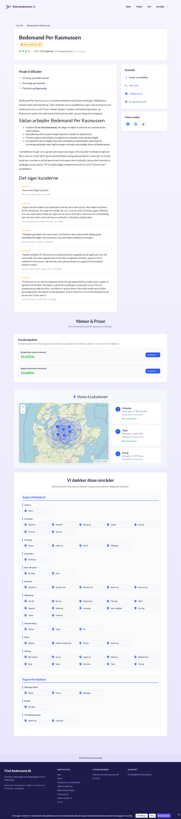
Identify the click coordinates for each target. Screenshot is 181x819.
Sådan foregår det (65, 786)
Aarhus (27, 505)
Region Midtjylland (33, 497)
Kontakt (160, 6)
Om (149, 6)
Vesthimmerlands (32, 715)
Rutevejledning (130, 419)
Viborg (27, 651)
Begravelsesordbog (65, 790)
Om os (60, 802)
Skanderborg (30, 623)
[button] (58, 426)
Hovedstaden (19, 785)
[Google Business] (136, 124)
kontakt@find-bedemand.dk (139, 774)
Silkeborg (28, 595)
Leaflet (98, 461)
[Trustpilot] (143, 124)
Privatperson (63, 794)
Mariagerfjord (31, 687)
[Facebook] (128, 124)
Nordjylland (19, 788)
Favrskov (28, 519)
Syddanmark (39, 785)
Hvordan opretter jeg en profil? (106, 774)
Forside (19, 25)
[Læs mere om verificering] (39, 44)
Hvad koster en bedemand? (68, 782)
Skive (26, 637)
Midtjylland (8, 788)
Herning (28, 540)
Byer (128, 6)
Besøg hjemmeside (137, 101)
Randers (28, 581)
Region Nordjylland (34, 679)
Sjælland (30, 785)
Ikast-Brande (30, 567)
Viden (139, 6)
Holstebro (29, 553)
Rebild (27, 701)
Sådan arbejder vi (64, 798)
